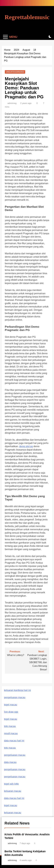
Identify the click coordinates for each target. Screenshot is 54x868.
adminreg (12, 103)
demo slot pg (26, 446)
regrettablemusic (27, 17)
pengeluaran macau (14, 769)
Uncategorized (15, 72)
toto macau (10, 726)
